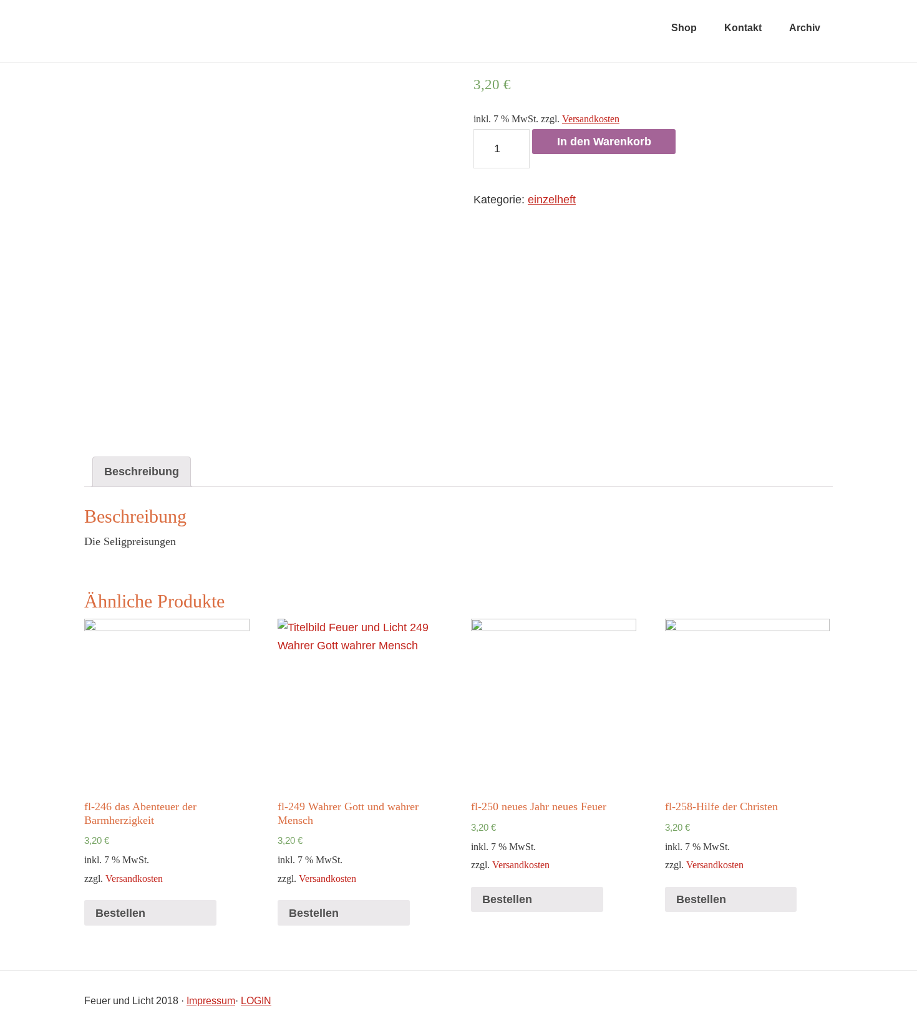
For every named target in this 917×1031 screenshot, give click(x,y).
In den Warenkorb (604, 141)
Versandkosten (590, 119)
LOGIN (256, 1000)
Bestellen (120, 913)
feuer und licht (240, 31)
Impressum (211, 1000)
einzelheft (552, 199)
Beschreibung (141, 471)
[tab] (141, 472)
